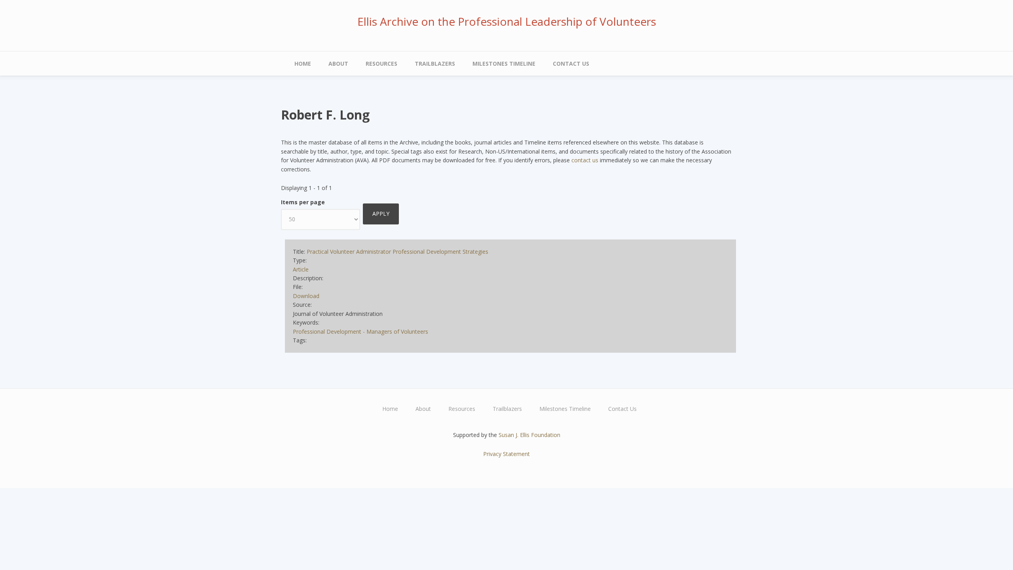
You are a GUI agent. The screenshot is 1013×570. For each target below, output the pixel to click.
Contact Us (571, 63)
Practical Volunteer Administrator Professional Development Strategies (397, 251)
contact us (584, 160)
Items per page (303, 202)
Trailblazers (435, 63)
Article (301, 269)
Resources (381, 63)
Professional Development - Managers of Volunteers (360, 331)
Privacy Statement (506, 454)
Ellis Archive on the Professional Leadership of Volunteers (506, 21)
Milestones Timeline (503, 63)
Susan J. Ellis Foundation (529, 435)
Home (302, 63)
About (338, 63)
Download (306, 296)
